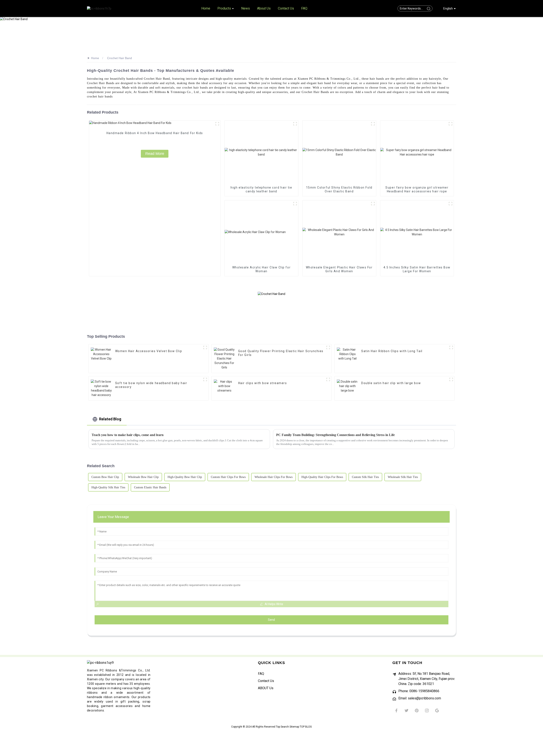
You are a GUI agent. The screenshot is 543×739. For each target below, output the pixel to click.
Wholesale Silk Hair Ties (403, 477)
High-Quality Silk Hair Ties (108, 487)
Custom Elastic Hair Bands (150, 487)
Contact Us (266, 681)
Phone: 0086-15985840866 (418, 691)
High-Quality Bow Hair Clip (185, 477)
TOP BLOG (306, 726)
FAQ (261, 674)
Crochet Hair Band (119, 58)
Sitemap (295, 726)
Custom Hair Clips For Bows (228, 477)
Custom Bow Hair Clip (105, 477)
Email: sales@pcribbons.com (419, 698)
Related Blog (110, 419)
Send (271, 619)
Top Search (283, 726)
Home (95, 58)
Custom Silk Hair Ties (365, 477)
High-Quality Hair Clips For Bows (322, 477)
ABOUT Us (265, 688)
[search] (428, 8)
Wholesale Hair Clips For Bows (273, 477)
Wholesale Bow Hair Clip (143, 477)
